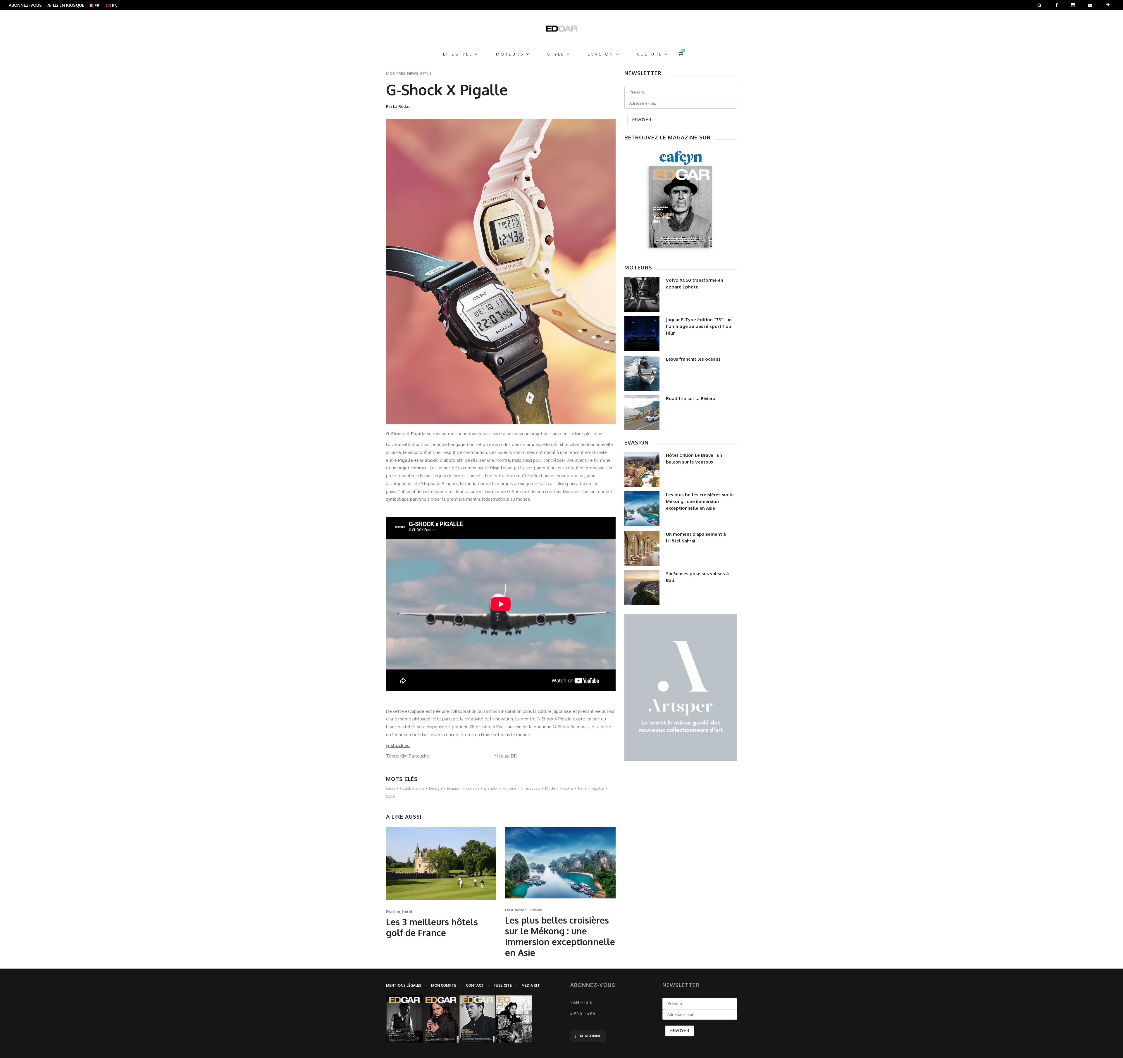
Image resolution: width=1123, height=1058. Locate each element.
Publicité (502, 985)
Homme (509, 788)
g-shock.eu (398, 745)
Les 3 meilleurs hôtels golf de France (432, 927)
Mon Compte (443, 985)
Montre (566, 788)
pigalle (598, 788)
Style (425, 73)
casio (390, 788)
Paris (582, 788)
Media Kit (530, 985)
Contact (475, 985)
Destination (516, 909)
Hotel (407, 911)
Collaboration (412, 788)
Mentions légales (403, 985)
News (412, 73)
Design (435, 788)
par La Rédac (398, 106)
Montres (395, 73)
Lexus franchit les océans (693, 359)
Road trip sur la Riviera (690, 398)
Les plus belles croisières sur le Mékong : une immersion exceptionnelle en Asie (560, 936)
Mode (550, 788)
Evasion (454, 788)
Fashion (472, 788)
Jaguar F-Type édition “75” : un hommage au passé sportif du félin (699, 326)
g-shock (491, 788)
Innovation (530, 788)
